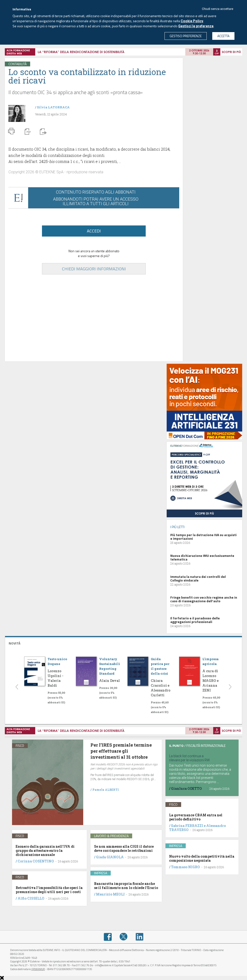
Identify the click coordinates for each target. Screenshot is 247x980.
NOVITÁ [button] (14, 643)
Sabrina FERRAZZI (187, 825)
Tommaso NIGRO (185, 867)
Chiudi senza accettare (217, 9)
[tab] (123, 642)
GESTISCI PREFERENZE (186, 35)
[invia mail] (42, 131)
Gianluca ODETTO (186, 788)
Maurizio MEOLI (110, 894)
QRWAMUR (38, 969)
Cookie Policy (192, 21)
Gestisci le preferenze (195, 26)
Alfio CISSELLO (31, 898)
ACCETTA (223, 35)
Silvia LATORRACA (53, 107)
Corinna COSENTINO (36, 861)
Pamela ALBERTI (105, 789)
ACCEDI (94, 231)
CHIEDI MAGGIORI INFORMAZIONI (94, 269)
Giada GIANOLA (110, 857)
